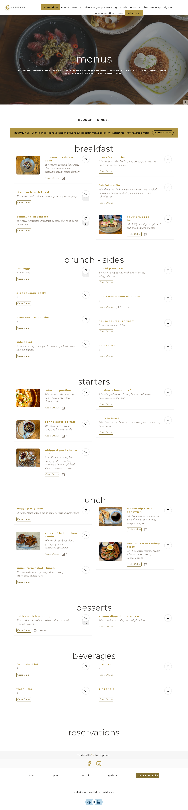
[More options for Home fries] (168, 347)
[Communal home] (15, 7)
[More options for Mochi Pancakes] (168, 270)
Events (76, 7)
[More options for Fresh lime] (85, 690)
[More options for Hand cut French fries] (85, 319)
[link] (52, 178)
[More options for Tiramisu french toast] (85, 194)
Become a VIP (152, 7)
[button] (136, 7)
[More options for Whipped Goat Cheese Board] (85, 452)
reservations (50, 7)
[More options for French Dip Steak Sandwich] (168, 510)
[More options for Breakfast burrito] (168, 159)
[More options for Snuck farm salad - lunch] (85, 569)
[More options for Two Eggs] (85, 270)
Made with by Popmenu (56, 755)
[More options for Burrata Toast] (168, 420)
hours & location (104, 13)
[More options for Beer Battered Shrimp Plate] (168, 545)
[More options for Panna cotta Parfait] (85, 423)
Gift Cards (121, 7)
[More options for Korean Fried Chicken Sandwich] (85, 535)
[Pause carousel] (185, 102)
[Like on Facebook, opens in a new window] (89, 764)
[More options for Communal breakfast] (85, 218)
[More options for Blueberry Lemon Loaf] (168, 392)
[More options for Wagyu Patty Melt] (85, 510)
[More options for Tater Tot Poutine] (85, 392)
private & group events (98, 7)
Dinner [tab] (103, 120)
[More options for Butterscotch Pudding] (85, 618)
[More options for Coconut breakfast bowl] (85, 159)
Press (120, 13)
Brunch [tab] (85, 120)
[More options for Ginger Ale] (168, 690)
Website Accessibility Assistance (94, 792)
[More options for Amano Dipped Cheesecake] (168, 618)
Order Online (134, 13)
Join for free (163, 132)
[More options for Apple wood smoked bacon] (168, 298)
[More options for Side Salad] (85, 343)
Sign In (168, 7)
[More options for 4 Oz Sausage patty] (85, 294)
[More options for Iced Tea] (168, 666)
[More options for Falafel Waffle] (168, 187)
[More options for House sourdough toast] (168, 322)
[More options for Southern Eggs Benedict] (168, 218)
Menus (65, 7)
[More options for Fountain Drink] (85, 666)
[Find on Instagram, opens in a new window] (98, 764)
